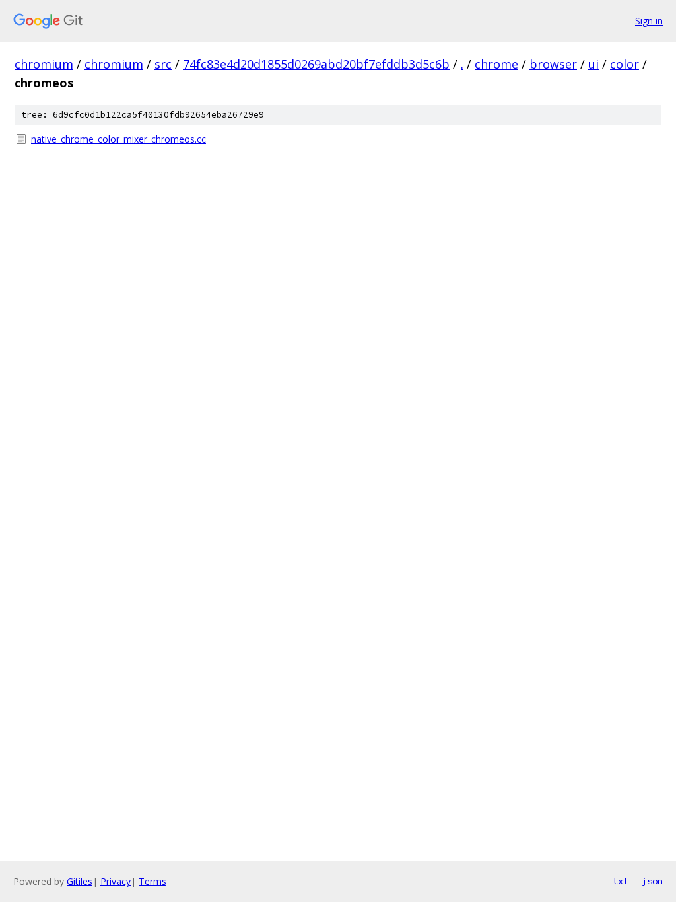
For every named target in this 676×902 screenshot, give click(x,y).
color (624, 64)
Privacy (115, 881)
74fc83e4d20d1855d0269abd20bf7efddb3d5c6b (316, 64)
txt (620, 881)
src (163, 64)
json (652, 881)
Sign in (649, 21)
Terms (152, 881)
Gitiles (79, 881)
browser (553, 64)
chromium (44, 64)
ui (593, 64)
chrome (496, 64)
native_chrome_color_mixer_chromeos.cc (118, 139)
